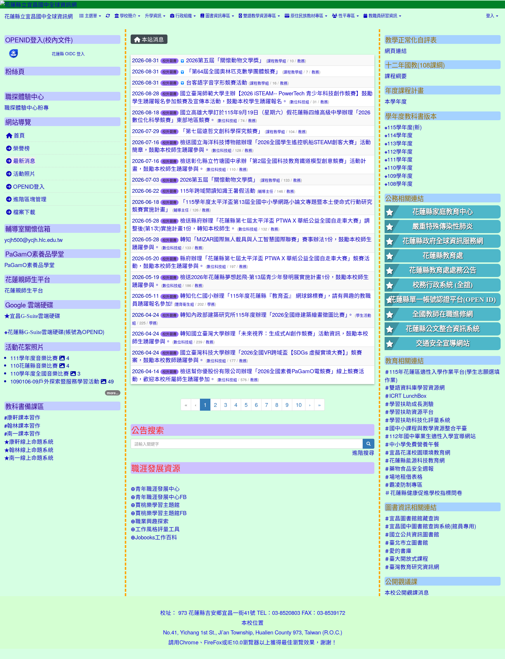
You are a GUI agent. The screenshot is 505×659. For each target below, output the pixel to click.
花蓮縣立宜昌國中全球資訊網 (38, 16)
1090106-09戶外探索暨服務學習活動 (55, 381)
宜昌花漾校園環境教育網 (417, 452)
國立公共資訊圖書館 (412, 534)
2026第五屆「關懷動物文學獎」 (225, 60)
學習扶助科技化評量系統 (417, 420)
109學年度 (399, 175)
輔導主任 (265, 191)
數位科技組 (299, 101)
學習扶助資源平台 (409, 411)
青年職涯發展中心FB (158, 496)
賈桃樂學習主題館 (155, 504)
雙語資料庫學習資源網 (415, 387)
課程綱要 (396, 76)
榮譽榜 (21, 148)
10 (299, 404)
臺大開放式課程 (406, 558)
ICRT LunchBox (405, 395)
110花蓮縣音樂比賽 (34, 365)
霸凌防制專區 (404, 484)
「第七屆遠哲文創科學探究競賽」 (221, 131)
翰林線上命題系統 (28, 449)
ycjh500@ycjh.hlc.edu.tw (33, 239)
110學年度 (399, 167)
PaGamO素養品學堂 (29, 265)
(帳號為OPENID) (54, 331)
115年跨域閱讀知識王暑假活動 (217, 190)
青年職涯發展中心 (155, 488)
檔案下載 (23, 212)
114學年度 (399, 135)
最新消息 (23, 160)
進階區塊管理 (29, 199)
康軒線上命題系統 (28, 441)
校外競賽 (169, 60)
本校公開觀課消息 (407, 592)
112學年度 (399, 151)
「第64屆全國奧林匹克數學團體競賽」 (233, 71)
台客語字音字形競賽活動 (216, 82)
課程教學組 (276, 60)
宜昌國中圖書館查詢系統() (430, 526)
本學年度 (396, 101)
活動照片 (23, 173)
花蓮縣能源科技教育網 (415, 460)
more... (112, 392)
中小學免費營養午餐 (412, 444)
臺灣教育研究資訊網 (412, 566)
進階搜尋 (363, 452)
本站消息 (152, 39)
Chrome (188, 642)
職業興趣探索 (150, 521)
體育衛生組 (184, 304)
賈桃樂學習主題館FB (158, 513)
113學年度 (399, 143)
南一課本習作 (22, 433)
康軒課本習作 (22, 417)
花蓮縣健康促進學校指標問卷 (423, 492)
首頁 (18, 135)
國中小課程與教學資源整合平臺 (426, 428)
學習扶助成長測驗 (409, 403)
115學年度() (403, 127)
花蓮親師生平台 (23, 290)
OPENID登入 (28, 186)
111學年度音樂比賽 (34, 358)
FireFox (213, 642)
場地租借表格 (404, 476)
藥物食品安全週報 (409, 468)
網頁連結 (396, 50)
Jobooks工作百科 (154, 537)
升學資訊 (153, 15)
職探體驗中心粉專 (26, 107)
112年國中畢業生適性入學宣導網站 (430, 436)
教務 (301, 60)
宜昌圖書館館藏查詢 (412, 518)
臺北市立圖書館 (406, 542)
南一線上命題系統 (28, 457)
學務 (211, 304)
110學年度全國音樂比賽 (40, 373)
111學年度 (399, 159)
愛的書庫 (398, 550)
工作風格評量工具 (155, 529)
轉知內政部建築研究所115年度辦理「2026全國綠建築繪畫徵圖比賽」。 (266, 314)
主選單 (91, 15)
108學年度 (399, 183)
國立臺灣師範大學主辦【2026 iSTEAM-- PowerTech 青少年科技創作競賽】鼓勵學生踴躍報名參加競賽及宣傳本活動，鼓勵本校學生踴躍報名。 (252, 97)
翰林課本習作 (22, 425)
